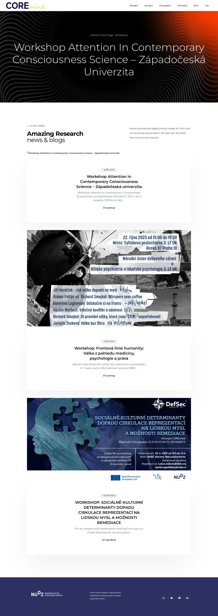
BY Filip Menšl (109, 540)
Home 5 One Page (101, 35)
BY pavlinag (109, 207)
